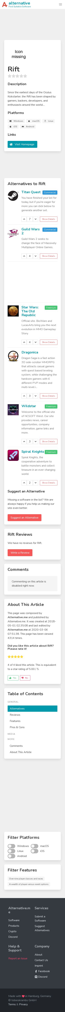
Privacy (23, 1004)
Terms (12, 1004)
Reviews (15, 715)
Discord (13, 937)
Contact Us (41, 960)
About (38, 955)
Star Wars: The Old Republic (29, 311)
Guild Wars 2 (30, 231)
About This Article (21, 752)
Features (15, 721)
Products (13, 926)
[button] (60, 4)
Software (14, 920)
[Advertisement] (32, 26)
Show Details (48, 219)
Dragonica (29, 352)
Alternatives (17, 709)
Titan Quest (31, 192)
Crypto (12, 931)
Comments (16, 746)
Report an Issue (17, 958)
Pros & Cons (17, 727)
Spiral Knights (32, 451)
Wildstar (28, 406)
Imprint (39, 966)
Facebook (43, 971)
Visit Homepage (24, 144)
